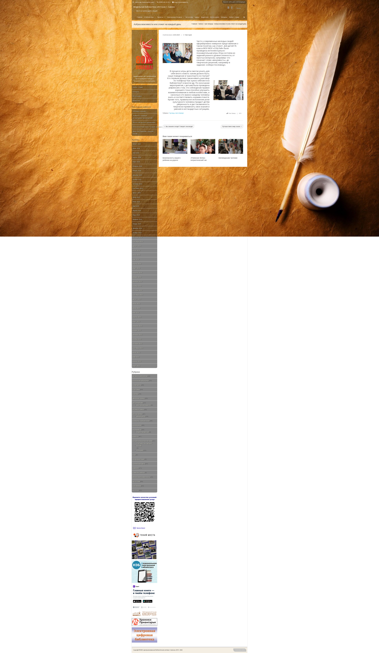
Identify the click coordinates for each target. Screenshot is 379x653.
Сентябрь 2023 (138, 295)
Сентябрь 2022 (138, 348)
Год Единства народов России (144, 444)
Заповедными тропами (172, 158)
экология (136, 490)
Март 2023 (136, 321)
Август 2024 (137, 246)
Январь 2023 (137, 330)
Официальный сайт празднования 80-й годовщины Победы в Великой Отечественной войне (144, 78)
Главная (139, 17)
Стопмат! (222, 158)
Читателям (189, 17)
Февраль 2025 (137, 219)
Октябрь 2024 (137, 237)
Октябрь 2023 (137, 290)
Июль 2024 (136, 250)
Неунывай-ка (137, 430)
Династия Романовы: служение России (143, 132)
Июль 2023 (136, 304)
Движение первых (139, 398)
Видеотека (204, 17)
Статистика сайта (240, 650)
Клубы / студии (234, 17)
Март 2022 (136, 366)
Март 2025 (136, 215)
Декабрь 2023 (137, 281)
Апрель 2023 (137, 317)
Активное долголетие (140, 376)
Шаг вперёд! (209, 24)
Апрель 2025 (137, 210)
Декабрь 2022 (137, 335)
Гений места (137, 385)
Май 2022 (136, 357)
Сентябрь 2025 (138, 188)
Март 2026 (136, 162)
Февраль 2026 (137, 166)
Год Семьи (136, 389)
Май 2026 (136, 153)
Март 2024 (136, 268)
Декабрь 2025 (137, 175)
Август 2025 (137, 193)
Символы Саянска (139, 472)
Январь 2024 (137, 277)
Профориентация (138, 459)
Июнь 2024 (136, 255)
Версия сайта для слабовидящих (234, 2)
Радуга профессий (143, 432)
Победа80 (140, 450)
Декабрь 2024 (137, 228)
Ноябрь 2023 (137, 286)
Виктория (188, 35)
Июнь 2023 (136, 308)
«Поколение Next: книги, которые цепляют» (147, 127)
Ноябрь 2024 (137, 233)
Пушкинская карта (139, 464)
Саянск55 (136, 468)
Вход (239, 8)
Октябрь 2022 (137, 344)
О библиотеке (149, 17)
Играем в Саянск (138, 409)
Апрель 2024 (137, 264)
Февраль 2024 (137, 273)
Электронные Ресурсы (174, 17)
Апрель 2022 (137, 361)
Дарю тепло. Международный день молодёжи (202, 159)
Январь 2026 (137, 171)
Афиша (197, 17)
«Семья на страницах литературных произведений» (143, 117)
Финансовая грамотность (141, 477)
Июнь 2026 (136, 148)
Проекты (160, 17)
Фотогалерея (214, 17)
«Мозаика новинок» (139, 111)
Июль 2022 (136, 352)
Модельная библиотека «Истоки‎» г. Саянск (154, 7)
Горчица (171, 113)
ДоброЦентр (141, 416)
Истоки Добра (137, 414)
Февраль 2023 (137, 326)
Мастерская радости (144, 405)
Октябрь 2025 (137, 184)
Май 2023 (136, 312)
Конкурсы (224, 17)
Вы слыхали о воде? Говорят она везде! (179, 126)
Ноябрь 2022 (137, 339)
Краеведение (137, 425)
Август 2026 (137, 144)
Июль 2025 (136, 197)
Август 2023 (137, 299)
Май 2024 (136, 259)
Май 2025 (136, 206)
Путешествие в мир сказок (231, 126)
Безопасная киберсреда (141, 381)
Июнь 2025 (136, 202)
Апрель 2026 (137, 157)
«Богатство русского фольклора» (144, 122)
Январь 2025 (137, 224)
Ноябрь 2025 (137, 179)
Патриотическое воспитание (142, 441)
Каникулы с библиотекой (141, 421)
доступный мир (138, 403)
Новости (136, 436)
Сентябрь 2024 (138, 242)
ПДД (134, 455)
